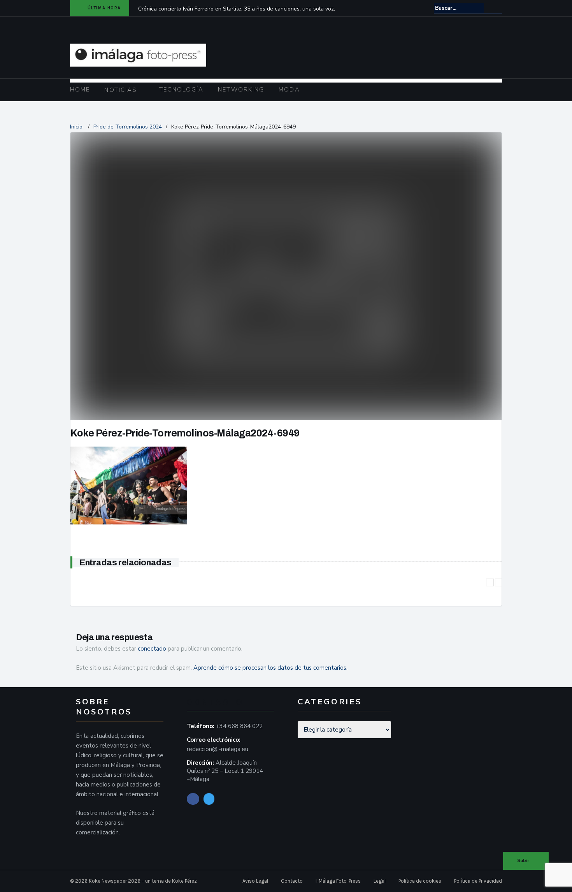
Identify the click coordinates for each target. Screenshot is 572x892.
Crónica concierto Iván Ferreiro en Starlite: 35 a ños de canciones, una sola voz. (236, 8)
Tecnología (181, 89)
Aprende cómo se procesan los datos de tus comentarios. (270, 668)
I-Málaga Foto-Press (338, 881)
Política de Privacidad (478, 881)
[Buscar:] (459, 8)
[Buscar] (497, 8)
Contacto (292, 881)
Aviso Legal (255, 881)
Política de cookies (419, 881)
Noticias (120, 90)
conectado (152, 649)
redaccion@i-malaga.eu (217, 749)
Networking (241, 89)
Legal (380, 881)
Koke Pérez (184, 881)
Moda (289, 89)
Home (80, 89)
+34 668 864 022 (239, 726)
